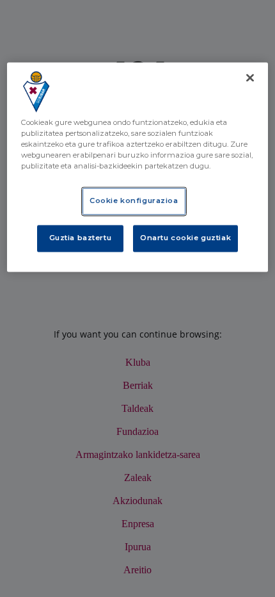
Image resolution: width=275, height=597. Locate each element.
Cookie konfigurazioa (134, 201)
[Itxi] (250, 77)
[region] (138, 167)
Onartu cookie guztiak (185, 238)
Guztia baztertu (80, 238)
